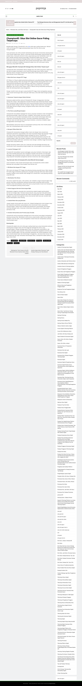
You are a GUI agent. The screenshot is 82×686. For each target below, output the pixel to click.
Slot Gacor (9, 243)
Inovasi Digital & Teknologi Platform (65, 328)
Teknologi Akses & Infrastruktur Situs (65, 602)
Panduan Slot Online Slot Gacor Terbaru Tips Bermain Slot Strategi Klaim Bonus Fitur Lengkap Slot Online (66, 456)
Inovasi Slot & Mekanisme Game (64, 331)
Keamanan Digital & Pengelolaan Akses (66, 362)
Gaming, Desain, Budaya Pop (64, 320)
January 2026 (60, 199)
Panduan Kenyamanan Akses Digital (65, 435)
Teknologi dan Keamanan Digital (64, 616)
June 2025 (60, 218)
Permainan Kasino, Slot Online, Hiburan (66, 481)
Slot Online (60, 543)
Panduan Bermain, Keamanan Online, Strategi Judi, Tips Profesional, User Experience (65, 412)
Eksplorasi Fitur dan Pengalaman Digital (66, 289)
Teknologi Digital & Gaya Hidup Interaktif (66, 621)
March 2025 (60, 226)
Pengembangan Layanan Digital (64, 473)
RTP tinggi (39, 240)
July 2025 (60, 215)
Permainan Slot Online (62, 484)
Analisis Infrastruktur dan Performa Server (66, 261)
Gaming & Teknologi (62, 315)
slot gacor (60, 51)
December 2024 (61, 234)
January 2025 (60, 231)
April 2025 (60, 223)
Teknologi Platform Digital (63, 643)
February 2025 (60, 229)
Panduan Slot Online (62, 451)
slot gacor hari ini (61, 45)
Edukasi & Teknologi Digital (63, 282)
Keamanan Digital (61, 359)
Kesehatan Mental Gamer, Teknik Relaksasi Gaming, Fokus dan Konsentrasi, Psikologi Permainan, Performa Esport (67, 390)
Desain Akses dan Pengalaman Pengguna (66, 271)
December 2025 (61, 202)
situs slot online (47, 240)
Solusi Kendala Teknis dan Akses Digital (66, 567)
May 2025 (60, 221)
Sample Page (39, 16)
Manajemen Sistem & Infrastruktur (65, 399)
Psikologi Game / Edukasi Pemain (65, 497)
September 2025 (61, 210)
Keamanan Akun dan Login (63, 350)
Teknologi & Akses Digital (63, 577)
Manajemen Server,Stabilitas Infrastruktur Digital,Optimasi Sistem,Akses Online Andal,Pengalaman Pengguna (66, 395)
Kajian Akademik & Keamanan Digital (65, 336)
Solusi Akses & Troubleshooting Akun (66, 565)
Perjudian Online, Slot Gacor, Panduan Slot (66, 476)
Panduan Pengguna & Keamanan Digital (66, 446)
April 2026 (60, 191)
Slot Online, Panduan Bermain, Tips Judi (66, 555)
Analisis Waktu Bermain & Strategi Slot (66, 263)
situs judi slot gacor (62, 516)
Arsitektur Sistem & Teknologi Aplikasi (66, 266)
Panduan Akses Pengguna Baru (64, 407)
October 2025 (60, 207)
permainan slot (31, 240)
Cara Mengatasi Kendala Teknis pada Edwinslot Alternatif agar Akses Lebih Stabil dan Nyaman (66, 153)
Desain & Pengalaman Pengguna (64, 269)
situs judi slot (60, 514)
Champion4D (14, 240)
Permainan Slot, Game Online (64, 487)
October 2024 (60, 239)
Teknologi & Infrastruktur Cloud (64, 582)
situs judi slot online (62, 519)
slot (29, 46)
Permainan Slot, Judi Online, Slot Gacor (15, 35)
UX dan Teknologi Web (62, 673)
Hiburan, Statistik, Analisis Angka (65, 325)
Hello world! (73, 181)
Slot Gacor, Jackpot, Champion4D (65, 540)
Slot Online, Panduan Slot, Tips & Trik (65, 562)
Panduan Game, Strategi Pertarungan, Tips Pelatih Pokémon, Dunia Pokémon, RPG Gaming (66, 427)
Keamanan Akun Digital (62, 352)
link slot (59, 61)
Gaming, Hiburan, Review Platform (65, 323)
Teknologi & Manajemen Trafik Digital (65, 594)
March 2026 (60, 194)
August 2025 (60, 213)
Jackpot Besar (22, 240)
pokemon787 (60, 494)
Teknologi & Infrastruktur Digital (64, 585)
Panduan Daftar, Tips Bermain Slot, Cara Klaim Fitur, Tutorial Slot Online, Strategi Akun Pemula (66, 417)
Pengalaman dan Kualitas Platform (65, 466)
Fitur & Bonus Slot (61, 292)
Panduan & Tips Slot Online (63, 405)
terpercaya (16, 243)
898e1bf (9, 43)
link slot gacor (61, 40)
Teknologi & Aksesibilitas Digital (64, 579)
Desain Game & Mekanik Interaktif (65, 279)
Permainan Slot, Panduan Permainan (65, 492)
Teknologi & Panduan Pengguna (64, 597)
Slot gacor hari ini (61, 77)
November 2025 (61, 205)
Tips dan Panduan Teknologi (64, 663)
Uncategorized (61, 666)
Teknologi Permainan (62, 640)
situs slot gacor (61, 56)
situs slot (60, 82)
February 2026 (60, 197)
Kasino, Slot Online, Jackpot (64, 343)
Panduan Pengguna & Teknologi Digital (66, 449)
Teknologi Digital (61, 618)
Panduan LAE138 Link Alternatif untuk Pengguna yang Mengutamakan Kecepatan (52, 1)
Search (58, 140)
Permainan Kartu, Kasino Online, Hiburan (66, 478)
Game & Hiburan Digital (62, 294)
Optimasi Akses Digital (62, 402)
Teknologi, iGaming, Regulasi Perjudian (66, 651)
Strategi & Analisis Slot (62, 570)
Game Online (60, 297)
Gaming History (61, 317)
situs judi (59, 511)
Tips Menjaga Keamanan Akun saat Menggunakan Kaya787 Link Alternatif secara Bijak (44, 22)
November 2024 (61, 237)
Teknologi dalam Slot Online (64, 613)
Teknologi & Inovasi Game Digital (65, 587)
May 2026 (60, 189)
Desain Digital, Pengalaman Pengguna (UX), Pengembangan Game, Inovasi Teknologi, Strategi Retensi (66, 276)
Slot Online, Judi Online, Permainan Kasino (67, 553)
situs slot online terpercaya (63, 530)
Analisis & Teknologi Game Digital (65, 247)
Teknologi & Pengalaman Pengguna (65, 600)
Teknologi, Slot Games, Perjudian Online (66, 654)
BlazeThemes (52, 683)
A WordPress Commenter (63, 181)
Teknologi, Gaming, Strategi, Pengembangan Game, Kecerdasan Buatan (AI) (66, 647)
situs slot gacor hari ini (62, 527)
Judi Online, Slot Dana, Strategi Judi (65, 333)
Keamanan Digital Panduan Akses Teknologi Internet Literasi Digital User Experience (66, 366)
